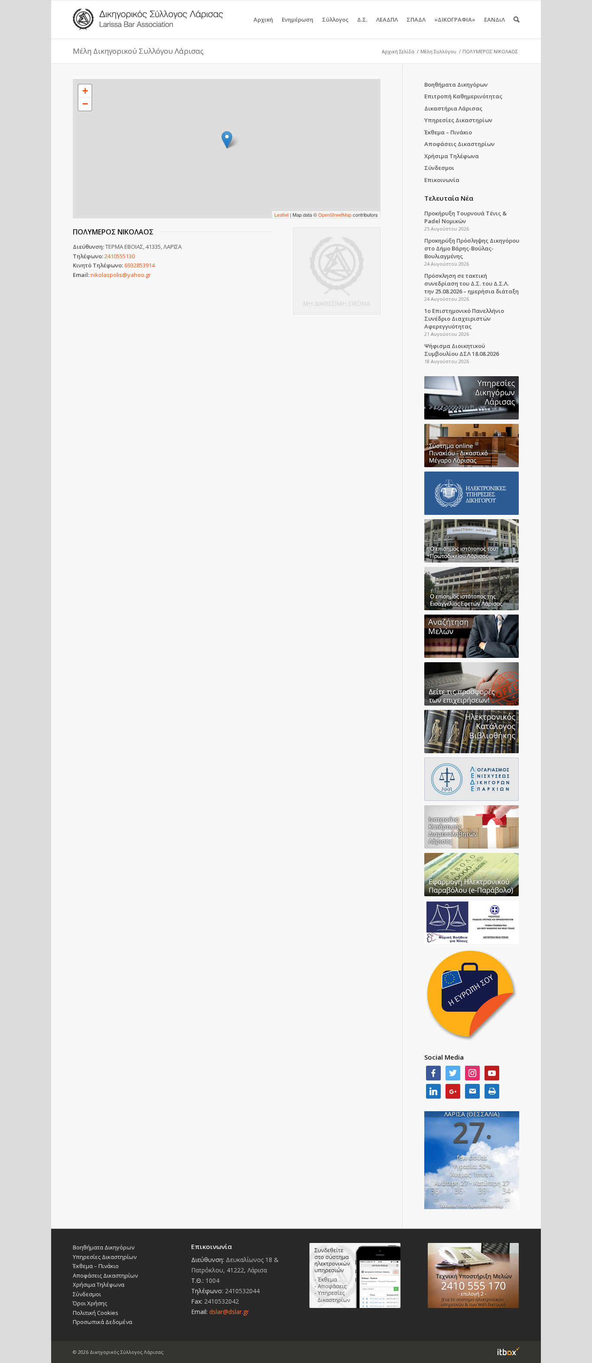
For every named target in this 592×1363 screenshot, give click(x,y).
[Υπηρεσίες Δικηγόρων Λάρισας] (471, 398)
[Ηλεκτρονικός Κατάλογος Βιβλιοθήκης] (471, 731)
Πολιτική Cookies (95, 1313)
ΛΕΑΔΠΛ (387, 19)
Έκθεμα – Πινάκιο (448, 132)
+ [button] (85, 90)
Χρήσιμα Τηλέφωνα (451, 156)
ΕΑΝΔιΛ (494, 19)
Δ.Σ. (362, 19)
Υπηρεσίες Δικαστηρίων (458, 120)
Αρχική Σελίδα (398, 51)
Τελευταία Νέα (448, 198)
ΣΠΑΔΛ (416, 19)
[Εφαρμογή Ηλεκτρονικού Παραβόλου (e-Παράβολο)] (471, 874)
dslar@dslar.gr (229, 1312)
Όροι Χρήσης (90, 1303)
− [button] (85, 103)
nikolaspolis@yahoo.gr (121, 275)
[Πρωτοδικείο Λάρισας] (471, 541)
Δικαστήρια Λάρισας (453, 108)
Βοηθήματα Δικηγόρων (456, 84)
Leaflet (281, 214)
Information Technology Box (508, 1351)
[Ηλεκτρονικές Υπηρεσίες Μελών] (355, 1275)
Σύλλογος (335, 19)
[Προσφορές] (471, 684)
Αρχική (263, 19)
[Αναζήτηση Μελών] (471, 636)
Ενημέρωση (297, 19)
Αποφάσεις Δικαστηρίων (459, 144)
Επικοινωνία (441, 180)
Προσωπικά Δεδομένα (102, 1322)
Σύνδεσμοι (439, 168)
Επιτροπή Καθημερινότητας (463, 96)
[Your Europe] (471, 445)
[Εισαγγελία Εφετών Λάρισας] (471, 588)
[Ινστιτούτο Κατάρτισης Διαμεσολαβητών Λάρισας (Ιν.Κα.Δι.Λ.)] (471, 827)
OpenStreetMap (334, 214)
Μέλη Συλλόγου (438, 51)
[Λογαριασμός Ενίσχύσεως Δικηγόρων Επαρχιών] (471, 779)
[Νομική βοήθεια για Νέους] (471, 922)
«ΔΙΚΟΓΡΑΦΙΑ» (454, 19)
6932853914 (139, 265)
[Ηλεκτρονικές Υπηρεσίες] (471, 493)
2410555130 (119, 256)
